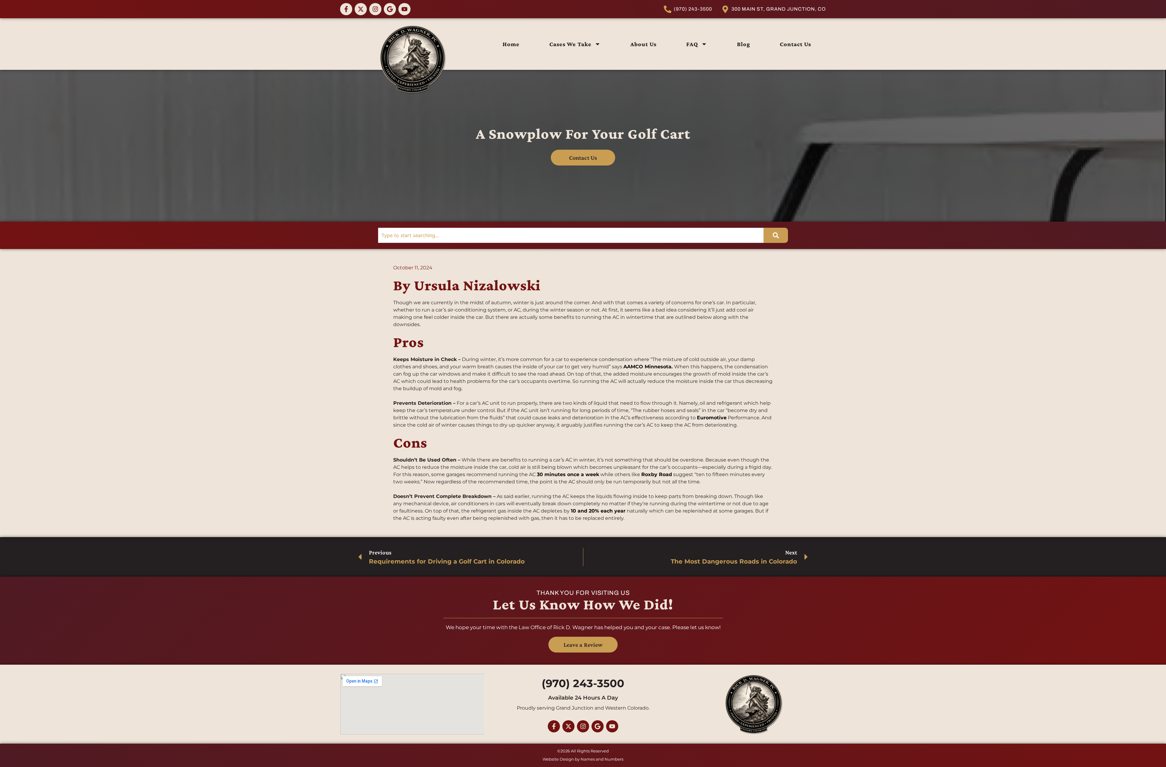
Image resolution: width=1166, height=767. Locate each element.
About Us (643, 44)
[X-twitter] (361, 9)
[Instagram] (375, 9)
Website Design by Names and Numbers (583, 759)
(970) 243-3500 (583, 683)
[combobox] (571, 235)
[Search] (776, 235)
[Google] (390, 9)
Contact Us (795, 44)
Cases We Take (570, 44)
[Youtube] (404, 9)
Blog (743, 44)
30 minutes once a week (568, 474)
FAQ (692, 44)
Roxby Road (656, 474)
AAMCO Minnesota (647, 367)
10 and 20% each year (598, 511)
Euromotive (712, 418)
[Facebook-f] (346, 9)
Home (511, 44)
